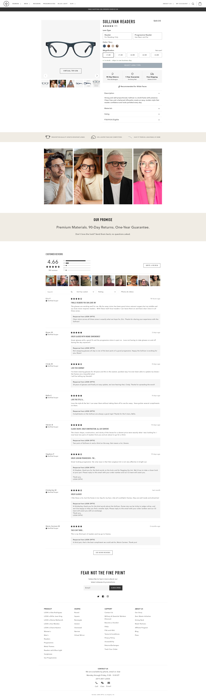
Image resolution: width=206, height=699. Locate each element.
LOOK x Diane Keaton (52, 628)
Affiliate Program (141, 628)
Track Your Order (111, 649)
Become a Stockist (112, 623)
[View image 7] (45, 83)
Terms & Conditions (112, 634)
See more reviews (103, 552)
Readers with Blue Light (53, 650)
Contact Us (109, 612)
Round (76, 612)
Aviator (77, 624)
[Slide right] (97, 76)
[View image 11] (62, 83)
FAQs (107, 627)
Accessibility (109, 642)
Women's (47, 631)
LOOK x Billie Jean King (53, 616)
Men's (46, 635)
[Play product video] (70, 83)
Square (77, 616)
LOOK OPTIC (100, 694)
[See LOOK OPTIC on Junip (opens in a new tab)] (108, 557)
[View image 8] (79, 83)
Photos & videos (127, 292)
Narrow (77, 631)
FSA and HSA (110, 630)
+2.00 (132, 55)
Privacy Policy (110, 638)
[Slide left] (46, 76)
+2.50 (144, 55)
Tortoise (108, 46)
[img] (52, 301)
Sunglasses (48, 654)
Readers (47, 639)
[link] (110, 25)
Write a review (152, 265)
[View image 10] (53, 83)
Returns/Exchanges (112, 645)
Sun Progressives (50, 658)
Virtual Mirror (79, 635)
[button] (17, 4)
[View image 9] (88, 83)
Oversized (78, 628)
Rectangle (78, 620)
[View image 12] (96, 83)
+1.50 (120, 55)
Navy (104, 46)
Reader (108, 35)
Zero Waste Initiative (143, 616)
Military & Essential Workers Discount (115, 617)
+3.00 (156, 55)
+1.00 (108, 55)
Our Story (138, 612)
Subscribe (116, 588)
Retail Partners (140, 624)
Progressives (48, 643)
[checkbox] (128, 292)
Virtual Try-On (70, 71)
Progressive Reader (143, 35)
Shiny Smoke (117, 46)
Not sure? (158, 50)
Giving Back (139, 620)
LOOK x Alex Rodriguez (53, 612)
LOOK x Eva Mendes (51, 624)
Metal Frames (49, 646)
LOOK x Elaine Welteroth (53, 620)
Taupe (112, 46)
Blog (137, 631)
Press (137, 635)
